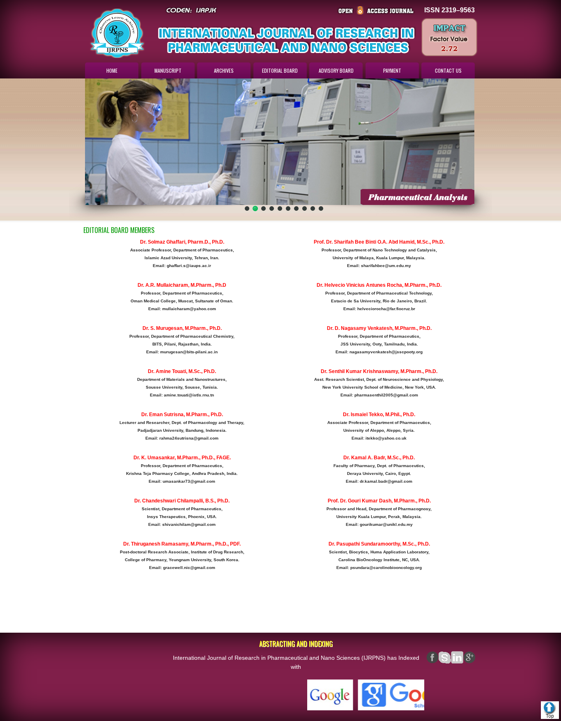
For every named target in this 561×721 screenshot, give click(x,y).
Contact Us (448, 70)
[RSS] (469, 657)
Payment (392, 70)
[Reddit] (445, 657)
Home (111, 70)
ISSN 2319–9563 (449, 10)
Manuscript (168, 70)
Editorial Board (280, 70)
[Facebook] (432, 657)
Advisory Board (336, 70)
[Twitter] (457, 657)
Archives (224, 70)
